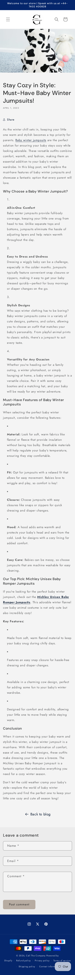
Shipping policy (27, 966)
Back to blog (40, 814)
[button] (8, 19)
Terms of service (62, 960)
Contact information (49, 966)
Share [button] (10, 120)
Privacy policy (42, 960)
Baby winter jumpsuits (30, 140)
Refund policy (23, 960)
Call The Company (36, 955)
